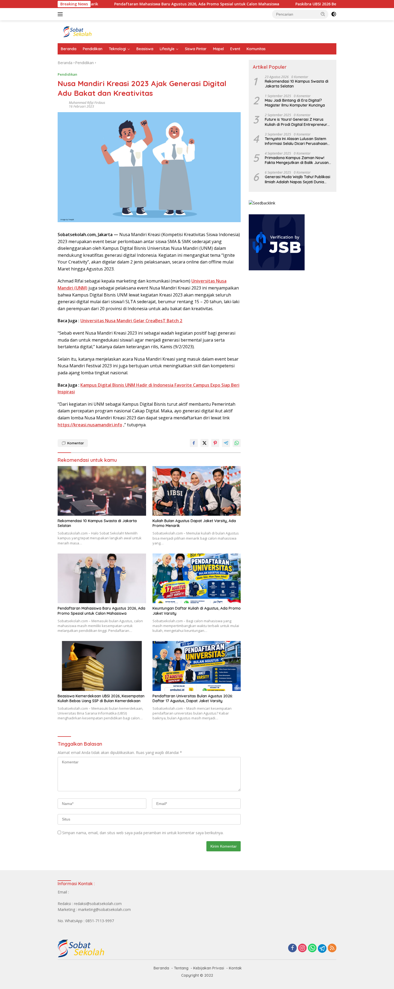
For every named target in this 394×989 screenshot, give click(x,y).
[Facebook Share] (194, 443)
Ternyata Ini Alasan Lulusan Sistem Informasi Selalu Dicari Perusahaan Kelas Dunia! (296, 141)
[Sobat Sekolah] (104, 31)
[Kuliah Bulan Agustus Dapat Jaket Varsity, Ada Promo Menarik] (197, 491)
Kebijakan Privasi (208, 968)
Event (235, 48)
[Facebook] (292, 948)
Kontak (235, 968)
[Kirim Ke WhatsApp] (237, 443)
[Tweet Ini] (204, 443)
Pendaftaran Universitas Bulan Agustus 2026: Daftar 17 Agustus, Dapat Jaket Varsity (193, 698)
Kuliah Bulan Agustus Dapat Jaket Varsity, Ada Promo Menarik (194, 523)
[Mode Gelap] (333, 14)
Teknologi (117, 48)
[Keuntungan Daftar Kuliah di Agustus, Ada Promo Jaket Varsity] (197, 578)
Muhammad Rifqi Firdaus (87, 102)
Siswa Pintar (196, 48)
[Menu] (61, 14)
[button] (323, 14)
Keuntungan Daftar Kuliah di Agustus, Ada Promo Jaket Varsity (197, 611)
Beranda (68, 48)
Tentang (181, 968)
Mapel (218, 48)
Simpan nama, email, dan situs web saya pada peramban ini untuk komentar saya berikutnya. (143, 832)
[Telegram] (322, 948)
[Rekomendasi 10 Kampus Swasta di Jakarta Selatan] (102, 491)
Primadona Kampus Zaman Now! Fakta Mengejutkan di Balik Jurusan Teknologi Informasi (297, 160)
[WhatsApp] (312, 948)
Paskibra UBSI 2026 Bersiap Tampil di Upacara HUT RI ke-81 (321, 4)
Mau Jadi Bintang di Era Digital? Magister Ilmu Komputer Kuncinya (295, 103)
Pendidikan (92, 48)
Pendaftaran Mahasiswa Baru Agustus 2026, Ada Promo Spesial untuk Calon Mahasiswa (167, 4)
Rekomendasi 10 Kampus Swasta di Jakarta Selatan (97, 523)
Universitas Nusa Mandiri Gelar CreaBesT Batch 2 (131, 321)
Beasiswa (144, 48)
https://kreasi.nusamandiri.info (90, 425)
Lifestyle (167, 48)
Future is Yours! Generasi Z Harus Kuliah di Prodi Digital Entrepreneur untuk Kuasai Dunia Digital (296, 122)
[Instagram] (302, 948)
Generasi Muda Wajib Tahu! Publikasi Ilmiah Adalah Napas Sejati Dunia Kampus (297, 179)
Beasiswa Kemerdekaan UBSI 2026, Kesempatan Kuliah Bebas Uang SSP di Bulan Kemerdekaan (101, 698)
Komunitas (256, 48)
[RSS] (332, 948)
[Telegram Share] (226, 443)
